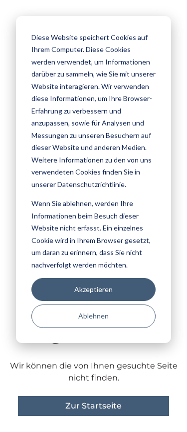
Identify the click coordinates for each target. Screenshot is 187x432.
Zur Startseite (93, 405)
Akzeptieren (93, 289)
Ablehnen (93, 316)
